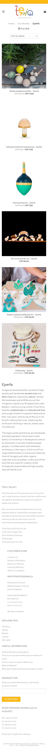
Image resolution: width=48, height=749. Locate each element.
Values (5, 630)
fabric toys (7, 397)
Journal (5, 637)
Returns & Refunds (15, 564)
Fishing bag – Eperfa (24, 371)
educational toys (37, 410)
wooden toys (31, 394)
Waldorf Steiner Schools (18, 586)
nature (32, 397)
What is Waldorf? (9, 665)
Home (11, 24)
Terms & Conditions (15, 571)
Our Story (6, 627)
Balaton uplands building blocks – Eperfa (24, 315)
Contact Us (12, 557)
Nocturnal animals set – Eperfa (24, 259)
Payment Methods (15, 567)
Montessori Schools (16, 583)
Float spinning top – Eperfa (24, 203)
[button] (3, 11)
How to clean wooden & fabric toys (17, 662)
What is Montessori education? (15, 652)
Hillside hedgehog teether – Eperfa (24, 91)
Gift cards (6, 640)
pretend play (17, 410)
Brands (5, 633)
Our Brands (23, 24)
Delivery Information (16, 561)
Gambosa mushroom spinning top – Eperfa (24, 147)
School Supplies (14, 589)
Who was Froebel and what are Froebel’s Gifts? (22, 669)
